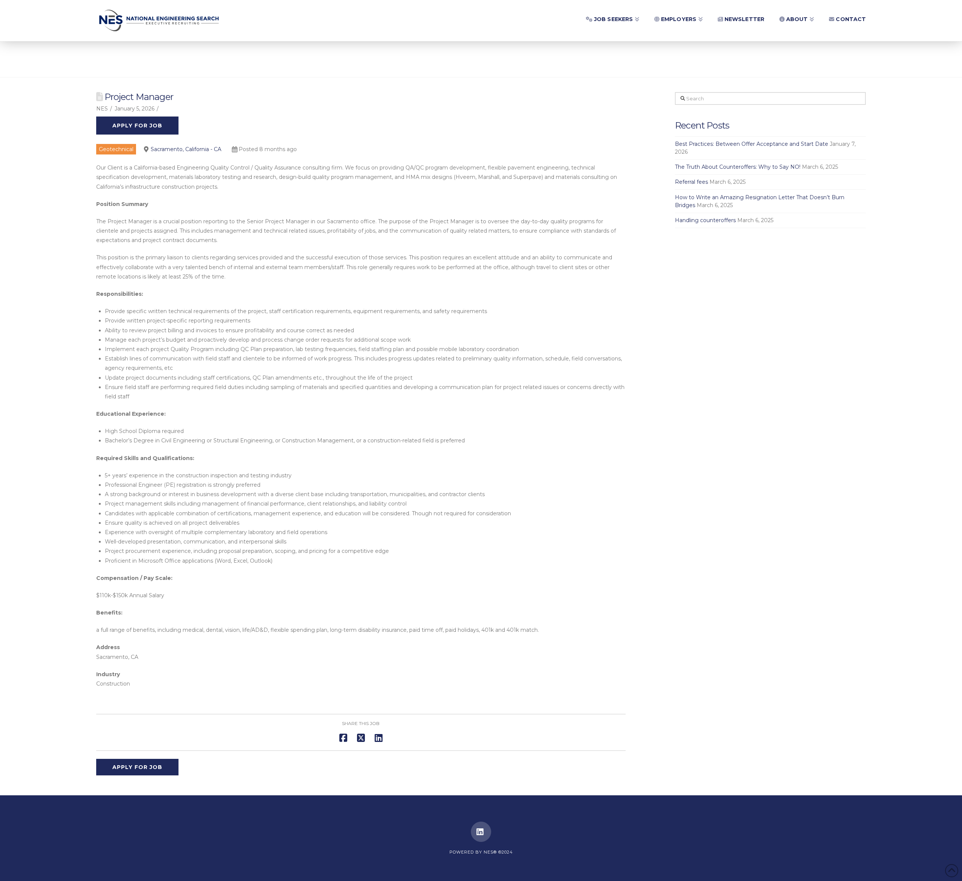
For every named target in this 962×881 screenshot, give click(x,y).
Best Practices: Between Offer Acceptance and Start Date (751, 144)
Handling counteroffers (705, 220)
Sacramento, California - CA (186, 149)
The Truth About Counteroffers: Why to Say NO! (737, 166)
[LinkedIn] (481, 832)
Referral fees (691, 182)
